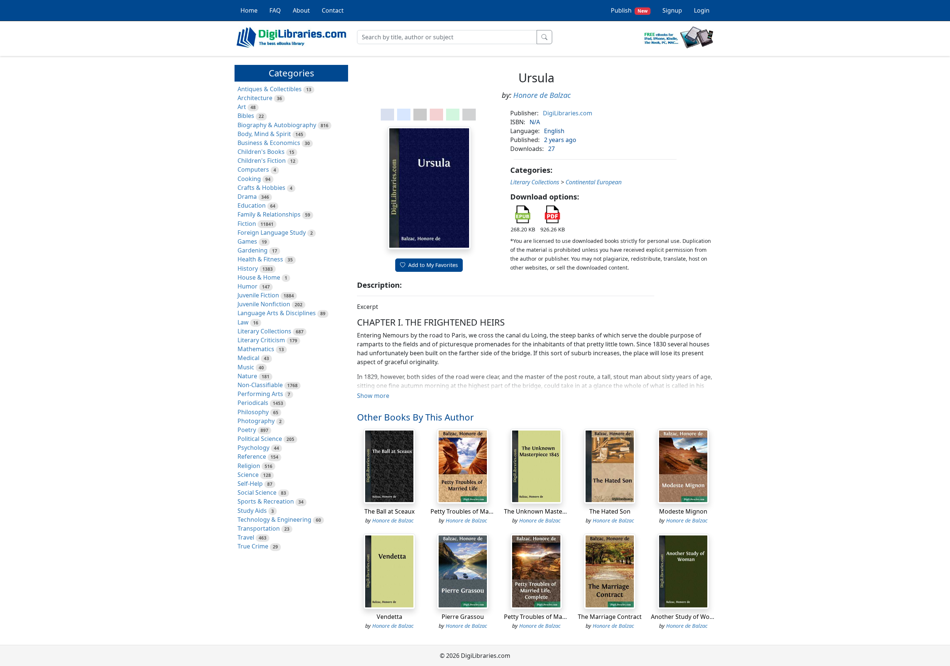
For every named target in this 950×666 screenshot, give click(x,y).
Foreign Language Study (272, 232)
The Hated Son (609, 511)
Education (252, 205)
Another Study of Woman (686, 617)
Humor (248, 286)
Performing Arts (260, 394)
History (248, 268)
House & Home (259, 277)
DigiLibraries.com (567, 113)
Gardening (253, 250)
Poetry (247, 430)
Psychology (253, 448)
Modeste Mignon (683, 511)
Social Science (257, 492)
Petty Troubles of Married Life (472, 511)
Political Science (260, 439)
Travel (246, 537)
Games (247, 241)
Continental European (594, 182)
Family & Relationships (269, 214)
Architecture (255, 98)
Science (248, 475)
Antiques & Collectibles (270, 89)
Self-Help (250, 483)
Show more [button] (373, 396)
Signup (672, 10)
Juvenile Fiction (258, 295)
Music (246, 367)
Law (243, 322)
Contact (333, 10)
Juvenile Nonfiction (264, 304)
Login (702, 10)
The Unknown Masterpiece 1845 (549, 511)
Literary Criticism (261, 340)
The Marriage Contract (610, 617)
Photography (256, 421)
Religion (249, 466)
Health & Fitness (260, 259)
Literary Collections (264, 331)
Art (242, 107)
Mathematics (256, 349)
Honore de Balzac (542, 95)
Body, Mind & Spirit (264, 134)
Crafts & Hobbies (261, 188)
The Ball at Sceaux (389, 511)
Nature (247, 376)
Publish (629, 10)
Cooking (249, 179)
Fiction (247, 224)
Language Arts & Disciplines (277, 313)
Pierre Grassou (463, 617)
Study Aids (252, 511)
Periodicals (253, 403)
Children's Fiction (262, 160)
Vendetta (389, 617)
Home (249, 10)
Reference (252, 456)
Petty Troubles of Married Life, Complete (561, 617)
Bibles (246, 116)
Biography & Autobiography (277, 125)
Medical (248, 358)
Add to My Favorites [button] (433, 264)
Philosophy (253, 412)
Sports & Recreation (266, 501)
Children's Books (261, 152)
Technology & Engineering (274, 519)
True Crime (253, 546)
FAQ (275, 10)
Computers (253, 169)
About (301, 10)
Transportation (259, 528)
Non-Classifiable (260, 385)
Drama (247, 196)
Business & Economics (269, 143)
